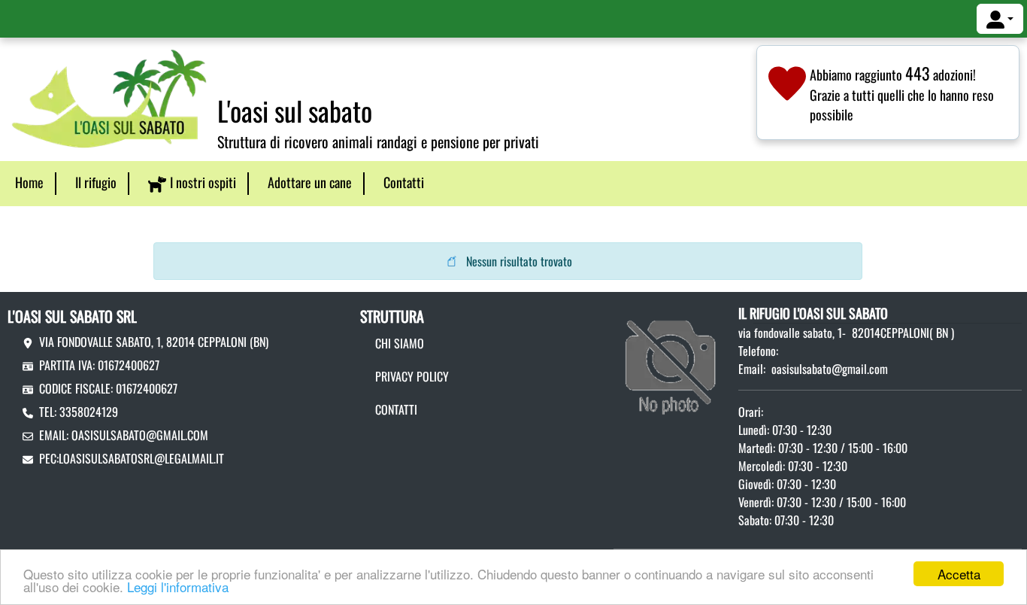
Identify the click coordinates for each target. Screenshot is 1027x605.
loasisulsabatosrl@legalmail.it (141, 458)
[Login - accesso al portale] (1000, 19)
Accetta (959, 573)
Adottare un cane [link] (310, 182)
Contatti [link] (403, 182)
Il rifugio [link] (96, 182)
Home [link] (29, 182)
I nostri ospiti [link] (203, 182)
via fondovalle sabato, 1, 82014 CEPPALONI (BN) (153, 342)
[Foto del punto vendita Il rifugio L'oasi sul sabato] (672, 360)
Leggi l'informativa (178, 586)
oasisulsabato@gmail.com (139, 435)
